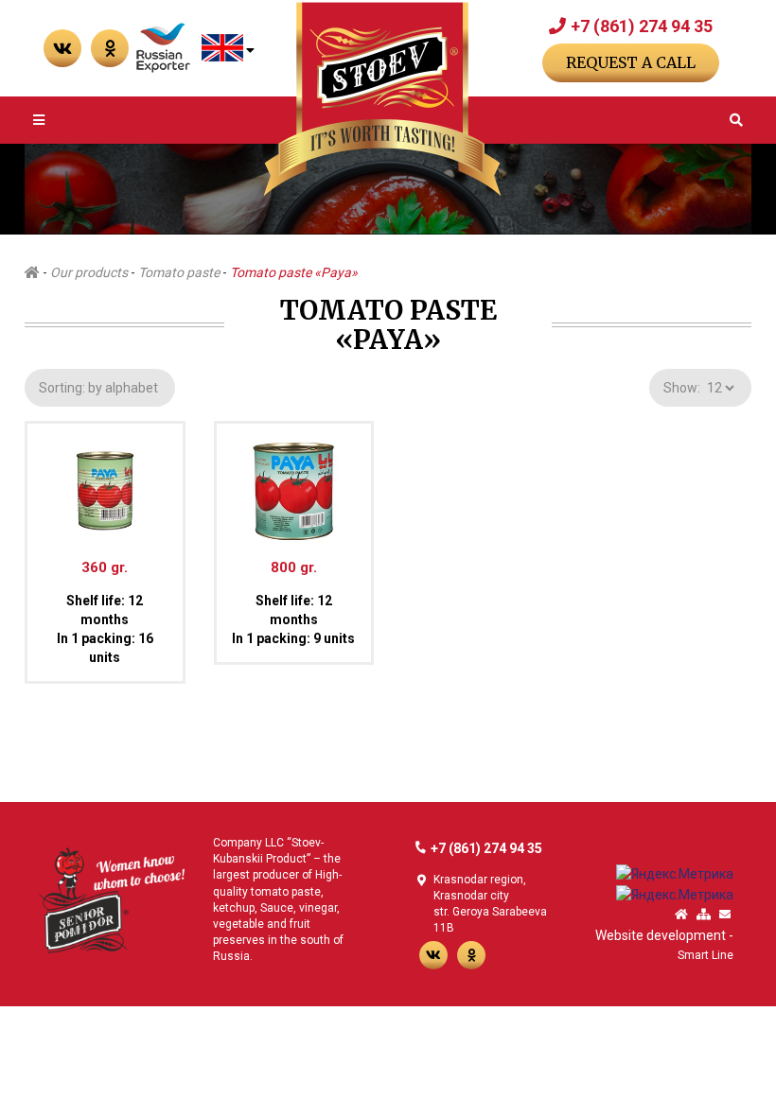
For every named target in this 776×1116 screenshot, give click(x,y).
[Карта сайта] (704, 915)
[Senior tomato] (112, 898)
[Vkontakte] (62, 48)
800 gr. (294, 567)
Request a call (631, 62)
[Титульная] (681, 915)
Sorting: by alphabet (100, 387)
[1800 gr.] (294, 482)
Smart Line (705, 955)
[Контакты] (724, 915)
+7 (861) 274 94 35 (642, 26)
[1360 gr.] (105, 482)
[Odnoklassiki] (471, 955)
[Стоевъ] (382, 99)
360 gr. (104, 567)
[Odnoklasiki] (110, 48)
